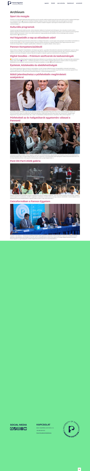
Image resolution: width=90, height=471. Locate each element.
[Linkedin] (18, 428)
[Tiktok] (15, 428)
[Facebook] (11, 428)
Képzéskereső (70, 3)
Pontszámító (79, 3)
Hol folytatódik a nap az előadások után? (33, 37)
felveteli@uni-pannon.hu (43, 433)
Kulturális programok (22, 27)
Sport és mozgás (19, 16)
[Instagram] (21, 428)
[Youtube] (25, 428)
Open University (61, 3)
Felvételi (53, 3)
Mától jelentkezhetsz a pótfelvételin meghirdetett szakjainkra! (38, 76)
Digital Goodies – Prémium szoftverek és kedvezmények (42, 56)
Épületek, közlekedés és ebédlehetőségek (33, 65)
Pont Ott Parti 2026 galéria (25, 161)
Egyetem (47, 3)
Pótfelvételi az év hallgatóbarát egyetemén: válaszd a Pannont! (40, 119)
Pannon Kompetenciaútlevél (26, 46)
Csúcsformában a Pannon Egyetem (30, 201)
